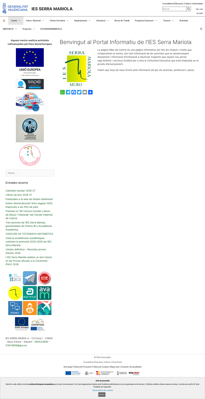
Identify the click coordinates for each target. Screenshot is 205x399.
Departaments (80, 20)
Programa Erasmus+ (144, 20)
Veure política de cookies (102, 390)
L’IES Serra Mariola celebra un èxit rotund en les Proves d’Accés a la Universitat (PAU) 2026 (29, 261)
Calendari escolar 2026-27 (20, 190)
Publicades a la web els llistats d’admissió (29, 199)
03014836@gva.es (16, 345)
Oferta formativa (57, 20)
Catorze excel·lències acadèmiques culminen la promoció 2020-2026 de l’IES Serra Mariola (28, 242)
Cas (201, 9)
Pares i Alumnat (33, 20)
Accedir (200, 13)
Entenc (102, 394)
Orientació (101, 20)
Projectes (27, 29)
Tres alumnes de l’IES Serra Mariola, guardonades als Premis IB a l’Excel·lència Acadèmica (29, 226)
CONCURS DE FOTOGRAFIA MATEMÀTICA (29, 233)
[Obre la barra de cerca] (201, 29)
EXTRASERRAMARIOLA (51, 29)
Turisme (166, 20)
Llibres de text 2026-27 (19, 194)
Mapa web (114, 367)
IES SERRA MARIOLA (52, 8)
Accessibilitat (136, 367)
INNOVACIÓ (8, 29)
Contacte (124, 367)
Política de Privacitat (82, 367)
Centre (14, 20)
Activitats (183, 20)
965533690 (41, 341)
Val (197, 9)
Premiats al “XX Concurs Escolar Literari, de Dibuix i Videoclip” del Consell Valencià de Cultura (29, 215)
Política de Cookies (100, 367)
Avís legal (68, 367)
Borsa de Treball (122, 20)
